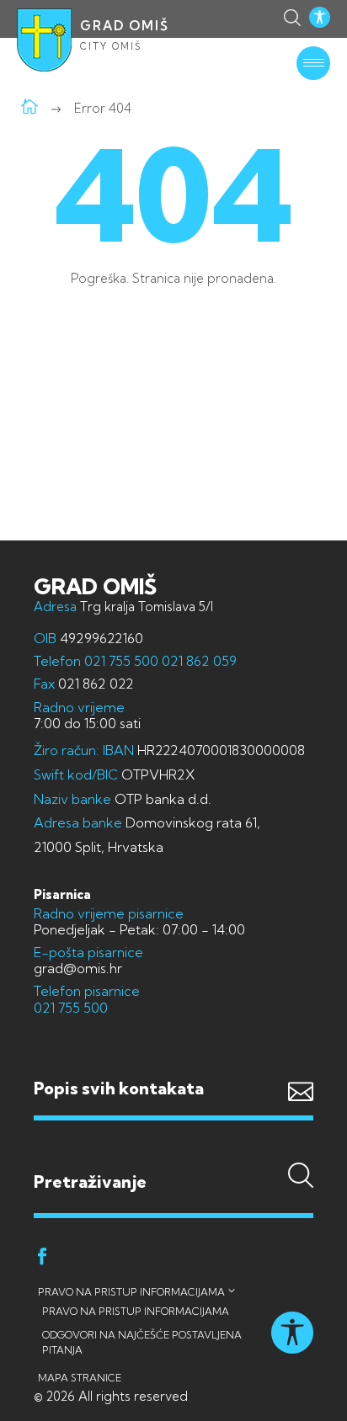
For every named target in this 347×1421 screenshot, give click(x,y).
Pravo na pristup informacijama (131, 1291)
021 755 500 (121, 660)
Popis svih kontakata (119, 1088)
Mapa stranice (79, 1377)
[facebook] (42, 1259)
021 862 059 (197, 660)
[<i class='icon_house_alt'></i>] (29, 108)
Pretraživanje (173, 1148)
